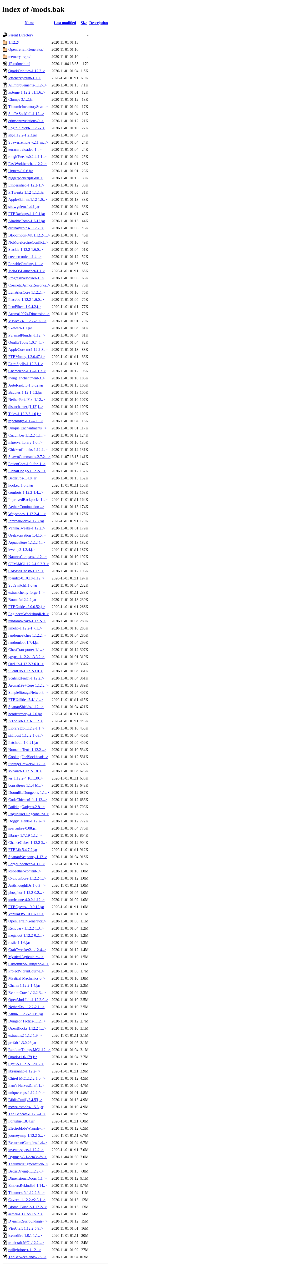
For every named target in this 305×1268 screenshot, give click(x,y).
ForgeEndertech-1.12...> (26, 864)
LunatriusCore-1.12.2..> (26, 292)
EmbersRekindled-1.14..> (27, 1185)
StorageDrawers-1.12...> (27, 764)
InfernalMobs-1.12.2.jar (26, 521)
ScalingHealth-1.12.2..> (26, 678)
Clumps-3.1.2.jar (21, 99)
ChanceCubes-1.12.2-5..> (27, 842)
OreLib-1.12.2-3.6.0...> (26, 664)
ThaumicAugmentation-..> (28, 1164)
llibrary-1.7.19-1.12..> (25, 835)
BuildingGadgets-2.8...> (26, 807)
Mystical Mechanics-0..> (27, 978)
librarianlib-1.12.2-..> (24, 1071)
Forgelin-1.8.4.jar (21, 1121)
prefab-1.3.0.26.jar (22, 1043)
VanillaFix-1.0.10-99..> (26, 914)
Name (29, 23)
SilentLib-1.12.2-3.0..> (25, 671)
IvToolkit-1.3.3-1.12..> (25, 721)
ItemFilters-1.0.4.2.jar (24, 307)
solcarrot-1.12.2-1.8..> (25, 771)
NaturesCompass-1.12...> (27, 557)
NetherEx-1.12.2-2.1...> (26, 1007)
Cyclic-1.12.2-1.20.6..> (26, 1064)
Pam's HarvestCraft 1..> (26, 1085)
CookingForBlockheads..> (28, 757)
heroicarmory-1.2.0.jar (25, 714)
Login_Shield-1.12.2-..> (26, 128)
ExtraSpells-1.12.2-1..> (25, 364)
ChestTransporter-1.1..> (26, 650)
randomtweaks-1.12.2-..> (27, 621)
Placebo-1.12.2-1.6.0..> (26, 299)
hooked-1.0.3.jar (20, 485)
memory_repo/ (19, 57)
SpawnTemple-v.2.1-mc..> (28, 142)
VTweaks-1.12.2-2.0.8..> (27, 321)
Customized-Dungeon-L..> (28, 964)
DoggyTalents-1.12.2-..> (27, 821)
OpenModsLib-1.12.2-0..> (28, 1000)
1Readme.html (19, 64)
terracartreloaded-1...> (24, 149)
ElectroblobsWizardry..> (26, 1128)
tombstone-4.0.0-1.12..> (26, 900)
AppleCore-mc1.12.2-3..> (27, 349)
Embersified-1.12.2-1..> (26, 185)
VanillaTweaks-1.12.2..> (26, 528)
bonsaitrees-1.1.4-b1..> (25, 785)
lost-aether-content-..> (24, 871)
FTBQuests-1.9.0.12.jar (26, 907)
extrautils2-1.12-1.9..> (25, 1035)
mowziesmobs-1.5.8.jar (25, 1107)
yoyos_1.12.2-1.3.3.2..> (26, 657)
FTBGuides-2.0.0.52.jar (26, 607)
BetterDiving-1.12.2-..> (26, 1171)
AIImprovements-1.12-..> (27, 85)
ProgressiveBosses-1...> (26, 278)
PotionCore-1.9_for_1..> (27, 464)
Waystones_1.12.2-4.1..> (27, 514)
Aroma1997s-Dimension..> (29, 314)
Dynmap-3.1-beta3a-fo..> (27, 1157)
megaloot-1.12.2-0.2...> (26, 935)
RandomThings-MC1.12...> (29, 1050)
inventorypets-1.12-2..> (26, 1150)
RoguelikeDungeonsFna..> (28, 814)
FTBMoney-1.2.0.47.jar (26, 357)
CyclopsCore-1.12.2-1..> (27, 878)
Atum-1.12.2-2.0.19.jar (25, 1014)
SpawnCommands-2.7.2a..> (29, 457)
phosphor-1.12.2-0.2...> (26, 893)
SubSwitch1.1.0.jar (22, 585)
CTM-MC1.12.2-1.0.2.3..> (28, 564)
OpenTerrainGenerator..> (27, 921)
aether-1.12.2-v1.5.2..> (25, 1214)
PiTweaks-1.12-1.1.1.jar (26, 192)
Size (84, 23)
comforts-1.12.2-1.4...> (25, 492)
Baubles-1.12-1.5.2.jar (25, 392)
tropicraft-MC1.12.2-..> (26, 1243)
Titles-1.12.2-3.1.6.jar (24, 414)
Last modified (65, 23)
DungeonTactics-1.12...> (27, 1021)
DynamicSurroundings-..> (28, 1221)
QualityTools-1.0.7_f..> (26, 342)
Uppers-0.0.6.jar (20, 171)
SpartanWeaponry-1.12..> (27, 857)
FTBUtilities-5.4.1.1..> (25, 700)
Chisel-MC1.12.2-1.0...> (27, 1078)
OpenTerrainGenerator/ (25, 49)
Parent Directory (20, 35)
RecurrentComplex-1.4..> (27, 1143)
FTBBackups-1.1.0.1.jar (26, 214)
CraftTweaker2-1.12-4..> (27, 950)
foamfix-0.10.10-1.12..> (26, 578)
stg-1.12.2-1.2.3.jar (22, 135)
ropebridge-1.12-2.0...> (25, 421)
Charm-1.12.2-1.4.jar (24, 985)
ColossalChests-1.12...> (26, 571)
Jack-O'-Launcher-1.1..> (26, 271)
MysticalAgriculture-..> (26, 957)
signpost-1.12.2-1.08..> (25, 735)
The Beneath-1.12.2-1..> (27, 1114)
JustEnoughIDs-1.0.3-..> (27, 885)
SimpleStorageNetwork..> (28, 692)
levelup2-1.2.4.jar (21, 550)
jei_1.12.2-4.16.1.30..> (25, 778)
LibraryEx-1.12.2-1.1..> (26, 728)
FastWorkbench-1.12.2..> (27, 164)
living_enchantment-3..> (26, 378)
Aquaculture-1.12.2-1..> (26, 542)
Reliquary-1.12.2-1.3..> (26, 928)
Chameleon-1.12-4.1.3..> (27, 371)
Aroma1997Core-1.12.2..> (28, 685)
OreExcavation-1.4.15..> (27, 535)
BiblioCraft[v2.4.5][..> (25, 1100)
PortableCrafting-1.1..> (25, 264)
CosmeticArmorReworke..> (29, 285)
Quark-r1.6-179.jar (22, 1057)
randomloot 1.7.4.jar (23, 642)
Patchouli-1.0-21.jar (23, 742)
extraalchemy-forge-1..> (26, 592)
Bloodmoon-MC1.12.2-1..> (29, 235)
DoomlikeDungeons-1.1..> (28, 792)
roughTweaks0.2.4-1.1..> (27, 157)
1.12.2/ (13, 42)
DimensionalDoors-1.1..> (27, 1178)
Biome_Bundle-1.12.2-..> (27, 1207)
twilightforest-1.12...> (24, 1250)
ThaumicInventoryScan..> (28, 107)
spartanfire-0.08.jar (22, 828)
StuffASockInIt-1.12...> (26, 114)
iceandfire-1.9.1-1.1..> (25, 1235)
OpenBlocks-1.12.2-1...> (27, 1028)
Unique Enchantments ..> (27, 428)
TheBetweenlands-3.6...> (27, 1257)
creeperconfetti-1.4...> (24, 257)
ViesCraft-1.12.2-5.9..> (25, 1228)
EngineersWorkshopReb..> (28, 614)
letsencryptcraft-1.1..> (24, 78)
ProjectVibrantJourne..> (26, 971)
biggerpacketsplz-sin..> (25, 178)
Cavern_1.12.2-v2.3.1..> (27, 1200)
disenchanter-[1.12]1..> (25, 407)
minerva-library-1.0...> (25, 442)
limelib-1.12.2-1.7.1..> (25, 628)
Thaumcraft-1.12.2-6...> (26, 1193)
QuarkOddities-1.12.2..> (26, 71)
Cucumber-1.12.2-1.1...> (27, 435)
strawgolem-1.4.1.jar (23, 207)
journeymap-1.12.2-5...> (26, 1135)
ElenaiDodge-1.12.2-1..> (27, 471)
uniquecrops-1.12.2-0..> (26, 1093)
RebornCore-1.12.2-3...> (27, 993)
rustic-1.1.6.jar (19, 943)
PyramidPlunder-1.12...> (27, 335)
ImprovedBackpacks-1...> (27, 500)
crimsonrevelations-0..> (26, 121)
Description (98, 23)
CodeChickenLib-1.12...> (27, 800)
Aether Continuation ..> (26, 507)
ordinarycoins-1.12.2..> (26, 228)
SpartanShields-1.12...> (26, 707)
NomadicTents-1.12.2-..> (27, 750)
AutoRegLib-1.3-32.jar (25, 385)
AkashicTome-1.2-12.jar (26, 221)
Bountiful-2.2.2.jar (22, 600)
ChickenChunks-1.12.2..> (27, 450)
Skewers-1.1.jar (20, 328)
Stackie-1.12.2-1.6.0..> (25, 249)
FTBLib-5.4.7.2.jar (22, 850)
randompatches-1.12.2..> (27, 635)
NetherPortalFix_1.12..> (26, 400)
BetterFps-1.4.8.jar (22, 478)
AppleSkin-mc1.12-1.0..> (27, 199)
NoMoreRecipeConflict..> (28, 242)
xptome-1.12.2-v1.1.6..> (26, 92)
